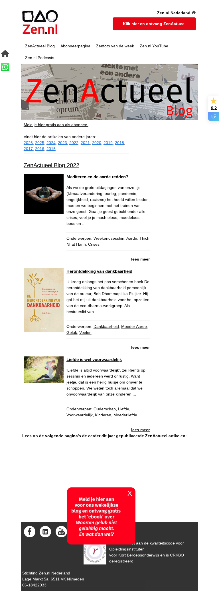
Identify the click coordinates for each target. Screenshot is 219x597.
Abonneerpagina (75, 46)
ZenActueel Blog (40, 46)
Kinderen (103, 415)
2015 (51, 148)
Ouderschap (105, 409)
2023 (62, 142)
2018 (119, 142)
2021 (85, 142)
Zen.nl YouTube (154, 46)
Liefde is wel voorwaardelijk (94, 359)
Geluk (71, 332)
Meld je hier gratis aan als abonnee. (56, 124)
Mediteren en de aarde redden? (97, 176)
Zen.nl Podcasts (39, 57)
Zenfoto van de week (115, 46)
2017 (28, 148)
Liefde (123, 409)
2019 (108, 142)
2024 (51, 142)
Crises (94, 244)
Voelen (85, 332)
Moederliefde (125, 415)
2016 (39, 148)
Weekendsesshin (109, 238)
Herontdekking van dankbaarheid (99, 271)
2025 (39, 142)
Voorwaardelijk (79, 415)
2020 (96, 142)
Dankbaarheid (106, 326)
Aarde (131, 238)
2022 (73, 142)
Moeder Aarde (134, 326)
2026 (28, 142)
